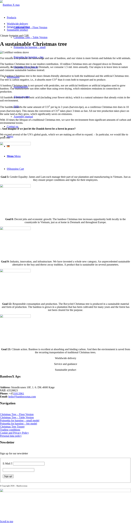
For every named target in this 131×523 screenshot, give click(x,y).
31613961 (18, 393)
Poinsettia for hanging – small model (19, 420)
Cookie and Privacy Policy (14, 432)
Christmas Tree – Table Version (17, 417)
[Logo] (10, 4)
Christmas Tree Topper (12, 426)
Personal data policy (11, 435)
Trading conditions (10, 429)
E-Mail (7, 463)
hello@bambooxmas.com (22, 396)
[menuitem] (69, 23)
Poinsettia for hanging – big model (18, 423)
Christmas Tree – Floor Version (17, 414)
